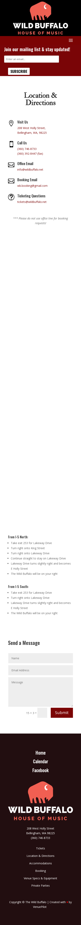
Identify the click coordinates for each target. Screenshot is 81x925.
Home (41, 752)
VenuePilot (40, 907)
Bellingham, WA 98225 (40, 833)
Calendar (40, 761)
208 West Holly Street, (31, 128)
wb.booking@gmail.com (32, 186)
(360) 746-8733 (27, 149)
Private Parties (40, 885)
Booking (40, 871)
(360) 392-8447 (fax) (30, 153)
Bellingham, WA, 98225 (32, 133)
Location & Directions (40, 856)
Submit (62, 712)
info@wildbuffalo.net (30, 169)
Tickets (40, 848)
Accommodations (40, 863)
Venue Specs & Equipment (40, 878)
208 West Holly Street (40, 828)
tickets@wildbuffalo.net (32, 202)
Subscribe (18, 71)
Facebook (40, 770)
